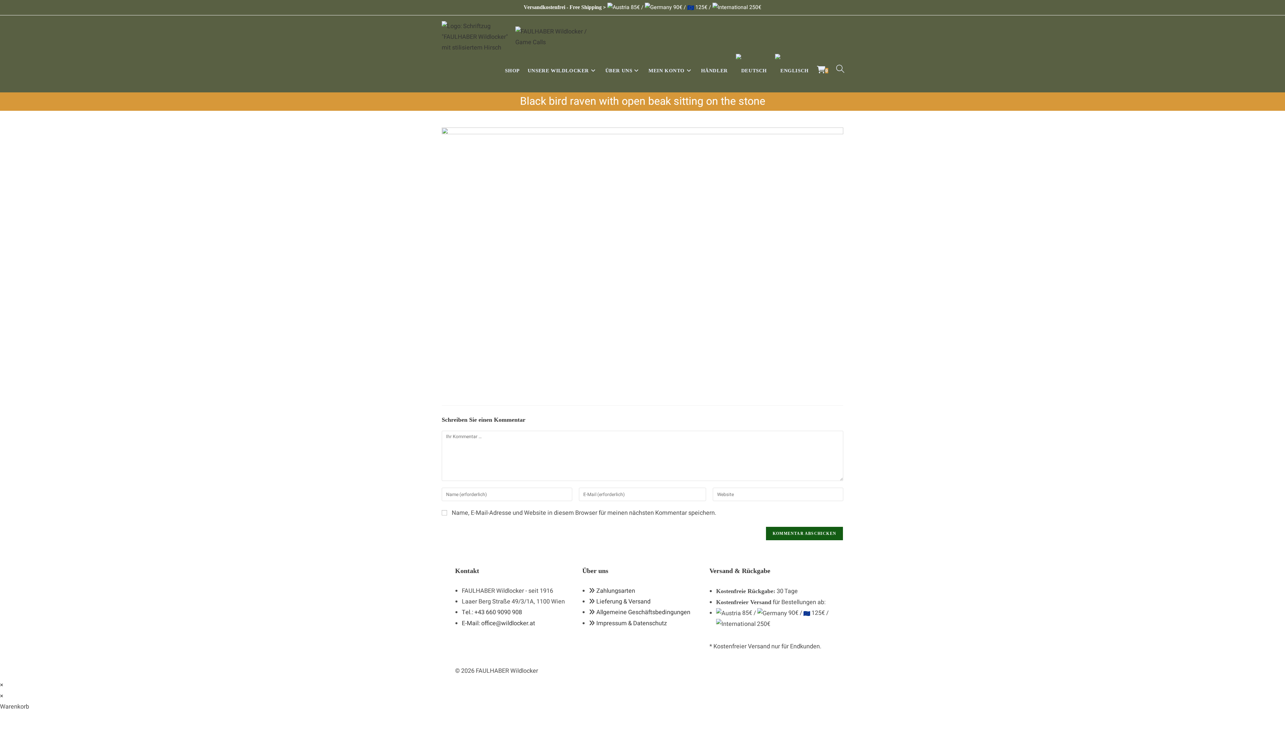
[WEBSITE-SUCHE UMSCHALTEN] (840, 70)
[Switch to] (751, 70)
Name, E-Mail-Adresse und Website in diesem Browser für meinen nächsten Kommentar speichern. (584, 512)
